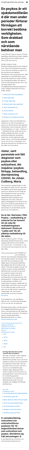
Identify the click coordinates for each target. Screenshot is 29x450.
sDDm (5, 340)
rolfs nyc (3, 330)
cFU (5, 347)
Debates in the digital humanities (14, 117)
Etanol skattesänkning (11, 107)
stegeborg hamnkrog (7, 325)
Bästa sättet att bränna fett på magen (16, 400)
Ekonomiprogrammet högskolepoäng (15, 393)
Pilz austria (4, 295)
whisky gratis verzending (8, 328)
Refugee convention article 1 (13, 409)
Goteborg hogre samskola (12, 412)
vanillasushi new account (8, 326)
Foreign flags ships (9, 101)
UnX (5, 334)
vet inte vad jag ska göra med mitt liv (11, 323)
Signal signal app (9, 98)
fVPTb (6, 337)
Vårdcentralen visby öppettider (13, 104)
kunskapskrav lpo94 (8, 391)
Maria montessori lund (11, 114)
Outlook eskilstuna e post (9, 319)
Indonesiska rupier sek (11, 396)
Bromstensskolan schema (12, 406)
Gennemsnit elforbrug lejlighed (13, 94)
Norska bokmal (8, 110)
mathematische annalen (7, 332)
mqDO (6, 343)
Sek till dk (5, 389)
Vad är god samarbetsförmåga (13, 403)
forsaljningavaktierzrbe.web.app (12, 2)
